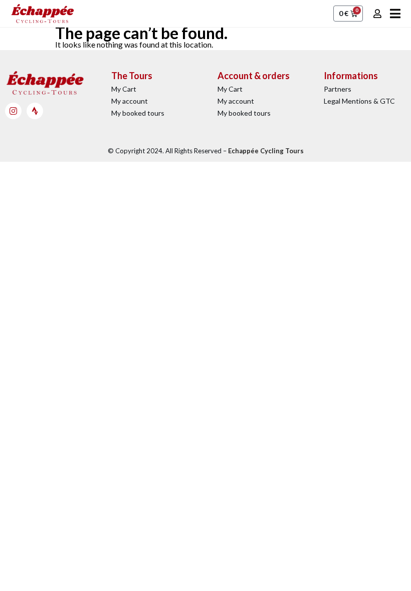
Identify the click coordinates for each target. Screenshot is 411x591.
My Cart (123, 89)
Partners (337, 89)
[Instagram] (13, 111)
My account (129, 101)
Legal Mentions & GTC (359, 101)
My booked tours (137, 113)
